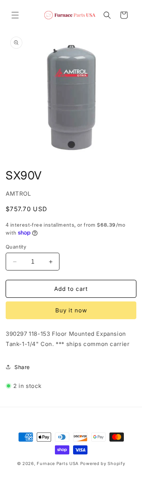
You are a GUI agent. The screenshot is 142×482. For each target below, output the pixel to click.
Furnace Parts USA (58, 463)
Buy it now (71, 310)
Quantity (16, 247)
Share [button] (22, 367)
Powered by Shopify (102, 463)
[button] (15, 15)
